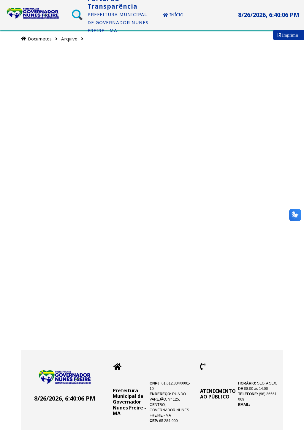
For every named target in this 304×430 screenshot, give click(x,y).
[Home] (23, 38)
